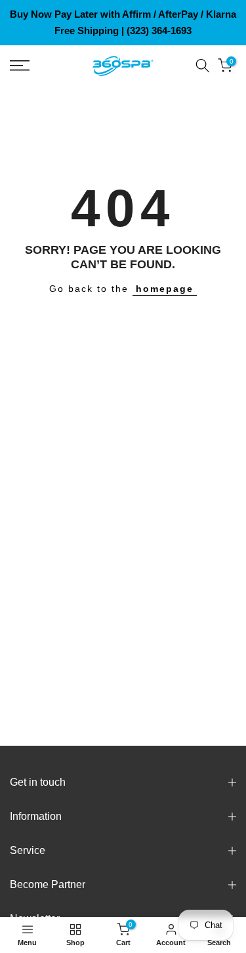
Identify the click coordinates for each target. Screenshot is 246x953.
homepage (165, 288)
